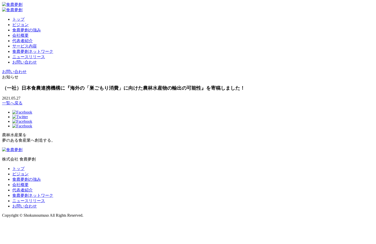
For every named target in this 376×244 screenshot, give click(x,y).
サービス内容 (24, 46)
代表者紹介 (22, 41)
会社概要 (20, 35)
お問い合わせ (24, 62)
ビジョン (20, 24)
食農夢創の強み (26, 30)
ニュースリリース (28, 57)
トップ (18, 19)
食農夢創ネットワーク (32, 51)
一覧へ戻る (12, 103)
